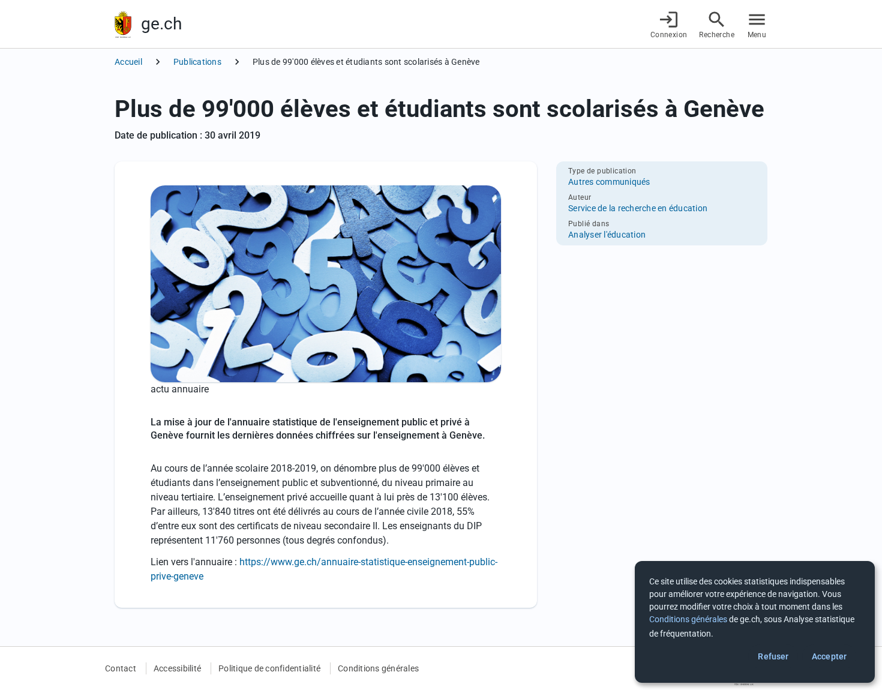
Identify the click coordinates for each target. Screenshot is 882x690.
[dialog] (755, 622)
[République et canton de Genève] (123, 24)
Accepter (829, 656)
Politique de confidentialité (269, 668)
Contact (120, 668)
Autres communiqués (609, 182)
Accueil (128, 62)
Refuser (773, 656)
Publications (197, 62)
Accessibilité (177, 668)
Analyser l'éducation (607, 234)
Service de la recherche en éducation (637, 208)
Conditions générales (378, 668)
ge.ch (161, 24)
